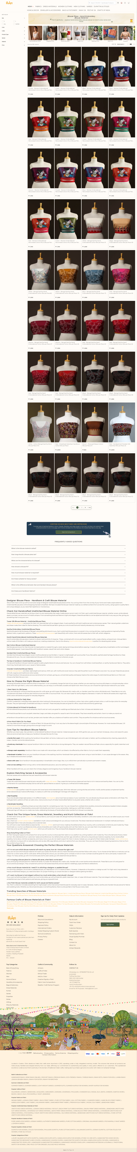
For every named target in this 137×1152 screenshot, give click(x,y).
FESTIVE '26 (91, 10)
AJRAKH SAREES (36, 1121)
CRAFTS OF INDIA (103, 10)
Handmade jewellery (14, 806)
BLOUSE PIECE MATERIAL (56, 1144)
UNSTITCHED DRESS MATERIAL (21, 1108)
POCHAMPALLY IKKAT (34, 1094)
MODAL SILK (95, 1092)
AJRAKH (23, 1092)
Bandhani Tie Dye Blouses (77, 902)
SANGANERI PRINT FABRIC (60, 1102)
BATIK (103, 1092)
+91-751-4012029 (74, 986)
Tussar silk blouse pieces (15, 623)
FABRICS (38, 6)
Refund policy (38, 1053)
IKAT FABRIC (31, 1102)
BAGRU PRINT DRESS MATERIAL (95, 1108)
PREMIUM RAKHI (59, 1077)
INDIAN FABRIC (16, 1100)
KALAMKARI (15, 1092)
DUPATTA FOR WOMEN (19, 1129)
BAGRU (13, 1094)
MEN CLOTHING (79, 6)
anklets (50, 825)
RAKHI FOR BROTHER (50, 1079)
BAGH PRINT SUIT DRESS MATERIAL (71, 1108)
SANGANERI (49, 1092)
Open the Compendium (68, 532)
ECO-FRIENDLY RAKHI (73, 1077)
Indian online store (121, 839)
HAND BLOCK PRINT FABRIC (111, 1100)
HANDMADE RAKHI (18, 1077)
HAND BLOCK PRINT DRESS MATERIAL (87, 1111)
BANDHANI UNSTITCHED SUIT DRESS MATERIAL (94, 1113)
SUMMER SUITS (60, 1085)
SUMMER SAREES (31, 1085)
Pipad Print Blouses (19, 904)
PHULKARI (74, 1092)
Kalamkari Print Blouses (60, 902)
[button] (128, 3)
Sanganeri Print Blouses (95, 902)
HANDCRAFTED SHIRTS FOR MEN (75, 1140)
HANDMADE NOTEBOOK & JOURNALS (99, 1142)
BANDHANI (31, 1092)
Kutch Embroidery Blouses (49, 906)
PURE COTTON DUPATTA (67, 1129)
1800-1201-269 (73, 978)
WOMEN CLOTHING (65, 6)
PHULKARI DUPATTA (51, 1129)
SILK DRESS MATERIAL (69, 1113)
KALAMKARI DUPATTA (84, 1129)
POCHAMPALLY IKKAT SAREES (115, 1121)
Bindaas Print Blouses (34, 904)
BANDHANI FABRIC (108, 1102)
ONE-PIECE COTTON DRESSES (37, 1144)
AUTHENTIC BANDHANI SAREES (54, 1121)
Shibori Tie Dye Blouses (65, 904)
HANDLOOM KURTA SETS (47, 1138)
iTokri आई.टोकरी (26, 1053)
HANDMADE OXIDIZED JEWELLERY (73, 1142)
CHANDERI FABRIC (93, 1100)
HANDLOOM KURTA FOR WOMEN (68, 1138)
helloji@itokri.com (91, 988)
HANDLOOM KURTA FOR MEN (98, 1140)
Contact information (49, 1055)
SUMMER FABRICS (17, 1085)
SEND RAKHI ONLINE (33, 1077)
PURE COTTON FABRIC (62, 1100)
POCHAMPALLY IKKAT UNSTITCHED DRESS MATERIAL (42, 1113)
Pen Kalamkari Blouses (29, 902)
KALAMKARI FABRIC (43, 1102)
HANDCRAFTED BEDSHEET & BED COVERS (25, 1140)
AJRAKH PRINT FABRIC (31, 1100)
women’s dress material (25, 821)
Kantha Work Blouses (31, 906)
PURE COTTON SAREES (73, 1121)
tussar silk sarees (51, 781)
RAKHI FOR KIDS (108, 1077)
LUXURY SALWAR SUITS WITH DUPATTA (24, 1138)
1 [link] (77, 507)
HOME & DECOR (33, 10)
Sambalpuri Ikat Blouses (15, 906)
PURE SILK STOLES (24, 1132)
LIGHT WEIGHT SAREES (46, 1085)
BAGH (20, 1094)
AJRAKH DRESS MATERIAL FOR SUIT (46, 1108)
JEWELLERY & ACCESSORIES (50, 10)
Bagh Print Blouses (110, 902)
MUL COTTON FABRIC (78, 1100)
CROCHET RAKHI (47, 1077)
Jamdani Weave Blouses (82, 904)
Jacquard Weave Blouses (117, 904)
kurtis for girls (32, 829)
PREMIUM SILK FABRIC (77, 1102)
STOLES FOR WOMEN (35, 1129)
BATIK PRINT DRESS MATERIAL (62, 1111)
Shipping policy (73, 1053)
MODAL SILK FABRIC (94, 1102)
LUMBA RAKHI (120, 1077)
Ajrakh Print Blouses (13, 902)
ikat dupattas (50, 798)
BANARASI (46, 1094)
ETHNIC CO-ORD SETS (88, 1138)
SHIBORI (109, 1092)
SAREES (89, 6)
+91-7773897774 (74, 982)
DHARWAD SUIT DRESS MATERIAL (39, 1111)
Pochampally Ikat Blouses (99, 904)
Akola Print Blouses (49, 904)
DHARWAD (66, 1092)
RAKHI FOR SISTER (35, 1079)
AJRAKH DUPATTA (99, 1129)
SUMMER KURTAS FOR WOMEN (77, 1085)
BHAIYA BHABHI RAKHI (20, 1079)
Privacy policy (49, 1053)
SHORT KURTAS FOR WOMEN (99, 1085)
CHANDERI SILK (85, 1092)
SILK (24, 1094)
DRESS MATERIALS (50, 6)
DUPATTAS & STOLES (101, 6)
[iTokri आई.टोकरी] (9, 2)
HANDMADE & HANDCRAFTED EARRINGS (46, 1142)
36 (85, 507)
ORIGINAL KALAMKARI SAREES (93, 1121)
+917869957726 (84, 972)
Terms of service (60, 1053)
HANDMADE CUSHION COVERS (52, 1140)
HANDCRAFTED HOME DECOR (107, 1138)
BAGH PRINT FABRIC (47, 1100)
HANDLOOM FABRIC (18, 1102)
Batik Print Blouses (44, 902)
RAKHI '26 (82, 10)
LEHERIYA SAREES (18, 1123)
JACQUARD (40, 1092)
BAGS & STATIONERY (69, 10)
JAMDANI (58, 1092)
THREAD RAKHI (88, 1077)
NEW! (30, 6)
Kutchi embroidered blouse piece (81, 641)
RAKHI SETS (98, 1077)
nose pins (44, 825)
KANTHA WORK (118, 1092)
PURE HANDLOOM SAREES (20, 1121)
